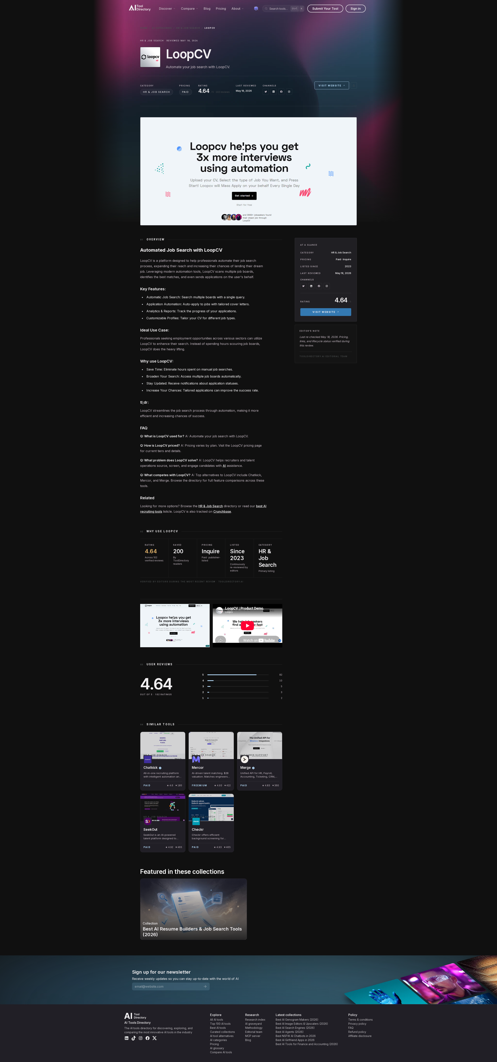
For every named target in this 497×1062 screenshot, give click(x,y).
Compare (188, 8)
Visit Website (330, 85)
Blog (207, 8)
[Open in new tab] (354, 85)
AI (224, 466)
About (235, 8)
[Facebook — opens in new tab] (281, 92)
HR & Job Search (188, 28)
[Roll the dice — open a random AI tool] (256, 8)
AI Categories (162, 28)
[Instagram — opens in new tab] (289, 92)
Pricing (221, 8)
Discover (165, 8)
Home (144, 28)
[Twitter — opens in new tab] (266, 92)
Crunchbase (222, 511)
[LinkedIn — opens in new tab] (273, 92)
